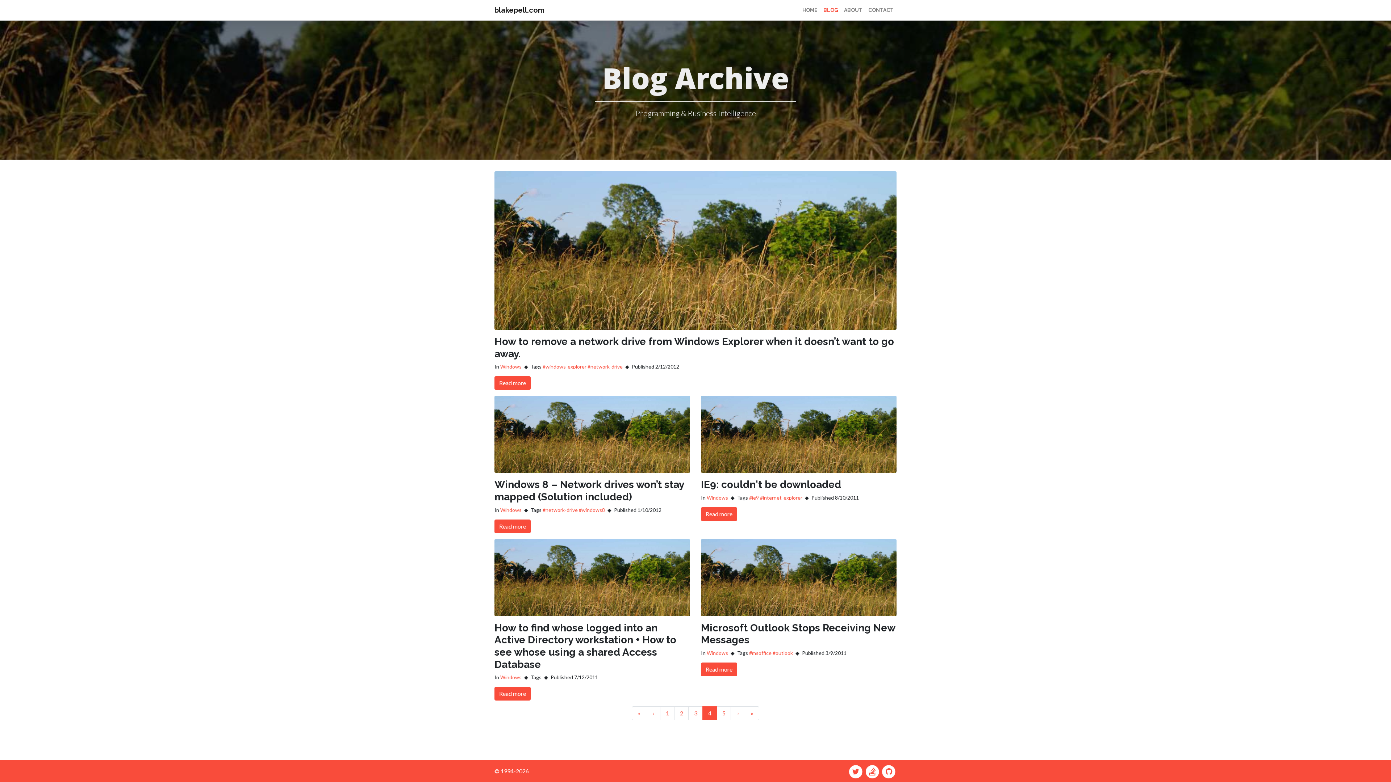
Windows (511, 366)
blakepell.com (519, 10)
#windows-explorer (564, 366)
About (853, 10)
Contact (881, 10)
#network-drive (605, 366)
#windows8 (592, 510)
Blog (830, 10)
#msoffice (760, 653)
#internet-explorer (781, 498)
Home (810, 10)
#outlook (783, 653)
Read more (512, 382)
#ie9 (754, 498)
